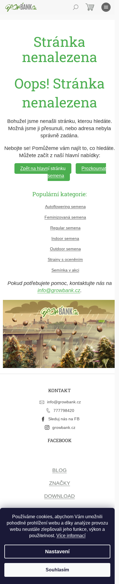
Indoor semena (65, 238)
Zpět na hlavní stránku (43, 168)
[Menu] (106, 7)
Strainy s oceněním (65, 259)
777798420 (63, 410)
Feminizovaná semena (65, 217)
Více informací (70, 535)
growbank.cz (63, 427)
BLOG (59, 470)
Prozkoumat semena (77, 172)
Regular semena (65, 227)
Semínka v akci (65, 270)
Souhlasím (57, 569)
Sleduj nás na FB (63, 419)
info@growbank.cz (59, 290)
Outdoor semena (65, 248)
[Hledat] (75, 7)
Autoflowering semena (65, 206)
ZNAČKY (59, 483)
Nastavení (57, 551)
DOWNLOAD (59, 496)
